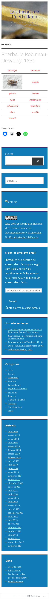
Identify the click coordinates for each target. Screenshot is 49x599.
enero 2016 (13, 509)
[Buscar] (37, 161)
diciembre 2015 (15, 512)
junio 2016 (13, 494)
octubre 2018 (14, 475)
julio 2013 (13, 520)
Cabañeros (13, 377)
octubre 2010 (14, 545)
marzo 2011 (14, 538)
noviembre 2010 (16, 542)
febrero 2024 (14, 450)
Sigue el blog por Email (20, 252)
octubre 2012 (14, 527)
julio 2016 (13, 490)
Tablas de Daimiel (16, 399)
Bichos (11, 373)
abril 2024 (13, 442)
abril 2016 (13, 501)
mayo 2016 (13, 497)
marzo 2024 (14, 446)
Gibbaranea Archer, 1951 (20, 349)
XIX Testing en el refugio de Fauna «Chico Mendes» (25, 337)
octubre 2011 (14, 531)
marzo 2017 (14, 479)
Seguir (13, 301)
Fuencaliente (14, 384)
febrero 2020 (14, 457)
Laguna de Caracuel (17, 388)
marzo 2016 (14, 505)
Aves (10, 370)
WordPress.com (15, 581)
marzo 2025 (14, 435)
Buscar (9, 154)
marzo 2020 (14, 453)
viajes (10, 410)
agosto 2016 (14, 486)
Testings (12, 403)
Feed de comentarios (18, 577)
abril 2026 (13, 431)
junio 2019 (13, 468)
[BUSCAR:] (24, 180)
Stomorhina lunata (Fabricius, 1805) (26, 345)
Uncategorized (15, 407)
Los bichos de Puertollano (24, 14)
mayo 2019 (13, 472)
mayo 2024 (13, 438)
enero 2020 (13, 461)
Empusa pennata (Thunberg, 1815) (25, 342)
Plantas (12, 396)
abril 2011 (13, 534)
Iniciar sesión (14, 570)
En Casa (12, 381)
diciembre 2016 (15, 483)
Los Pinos (12, 392)
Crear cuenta (14, 566)
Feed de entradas (16, 574)
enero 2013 (13, 523)
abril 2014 (13, 516)
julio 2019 (13, 464)
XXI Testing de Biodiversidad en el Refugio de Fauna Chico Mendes (25, 330)
